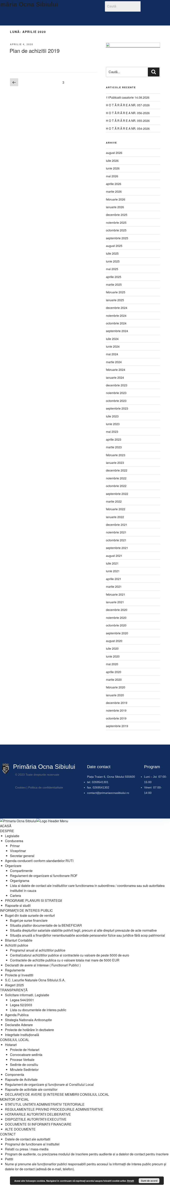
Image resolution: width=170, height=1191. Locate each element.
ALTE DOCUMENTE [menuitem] (20, 1129)
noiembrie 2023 (116, 393)
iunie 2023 (113, 424)
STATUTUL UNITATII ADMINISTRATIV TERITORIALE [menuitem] (45, 1104)
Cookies (20, 787)
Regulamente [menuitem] (15, 970)
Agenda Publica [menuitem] (17, 1014)
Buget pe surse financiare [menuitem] (28, 920)
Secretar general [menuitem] (22, 855)
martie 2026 (114, 191)
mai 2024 (112, 354)
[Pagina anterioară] (14, 82)
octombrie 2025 (116, 230)
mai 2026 (112, 176)
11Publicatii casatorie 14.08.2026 (127, 97)
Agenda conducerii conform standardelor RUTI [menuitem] (39, 860)
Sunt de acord (149, 1181)
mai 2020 (112, 664)
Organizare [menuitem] (13, 865)
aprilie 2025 (113, 277)
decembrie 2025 (116, 215)
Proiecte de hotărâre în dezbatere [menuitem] (29, 1029)
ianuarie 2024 (115, 377)
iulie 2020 (112, 648)
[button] (76, 18)
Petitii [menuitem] (9, 1159)
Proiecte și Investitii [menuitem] (19, 975)
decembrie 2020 (116, 610)
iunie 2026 (113, 168)
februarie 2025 (115, 292)
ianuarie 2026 (115, 207)
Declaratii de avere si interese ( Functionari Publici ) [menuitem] (43, 965)
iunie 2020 (113, 656)
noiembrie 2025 (116, 222)
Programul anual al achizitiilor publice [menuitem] (37, 950)
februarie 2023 (115, 455)
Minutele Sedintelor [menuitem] (24, 1069)
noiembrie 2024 (116, 315)
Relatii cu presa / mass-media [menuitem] (27, 1149)
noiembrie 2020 (116, 617)
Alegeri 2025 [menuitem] (14, 985)
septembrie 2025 (117, 238)
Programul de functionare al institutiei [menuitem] (32, 1144)
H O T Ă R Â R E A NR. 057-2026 (128, 105)
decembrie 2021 (116, 524)
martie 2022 (114, 501)
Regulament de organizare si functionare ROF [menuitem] (44, 875)
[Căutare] (153, 72)
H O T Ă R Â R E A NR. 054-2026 (128, 128)
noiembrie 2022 (116, 478)
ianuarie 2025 (115, 300)
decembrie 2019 (116, 703)
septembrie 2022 (117, 494)
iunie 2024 (113, 346)
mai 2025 (112, 269)
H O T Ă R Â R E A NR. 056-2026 (128, 113)
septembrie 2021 (117, 548)
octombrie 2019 (116, 718)
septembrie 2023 (117, 408)
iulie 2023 (112, 416)
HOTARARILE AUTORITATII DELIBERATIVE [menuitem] (38, 1114)
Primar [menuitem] (15, 845)
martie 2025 (114, 284)
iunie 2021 (113, 571)
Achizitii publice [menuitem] (16, 945)
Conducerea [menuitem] (14, 840)
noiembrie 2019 (116, 710)
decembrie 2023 (116, 385)
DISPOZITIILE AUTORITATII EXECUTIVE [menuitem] (36, 1119)
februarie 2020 (115, 687)
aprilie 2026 (113, 184)
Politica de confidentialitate (45, 787)
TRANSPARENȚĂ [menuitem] (14, 990)
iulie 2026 (112, 160)
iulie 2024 (112, 339)
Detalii (130, 1180)
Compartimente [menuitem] (21, 870)
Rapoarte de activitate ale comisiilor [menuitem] (31, 1089)
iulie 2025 (112, 253)
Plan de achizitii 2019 (35, 50)
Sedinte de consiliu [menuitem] (24, 1064)
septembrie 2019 (117, 726)
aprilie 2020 (113, 672)
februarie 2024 (115, 370)
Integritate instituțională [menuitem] (22, 1034)
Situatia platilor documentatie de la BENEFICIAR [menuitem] (46, 925)
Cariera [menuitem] (15, 895)
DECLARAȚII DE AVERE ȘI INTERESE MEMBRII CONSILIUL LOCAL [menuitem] (57, 1094)
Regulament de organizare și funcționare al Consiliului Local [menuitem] (49, 1084)
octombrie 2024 (116, 323)
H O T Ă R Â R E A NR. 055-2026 (128, 120)
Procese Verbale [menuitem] (22, 1059)
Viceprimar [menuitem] (18, 850)
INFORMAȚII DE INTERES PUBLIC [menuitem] (26, 910)
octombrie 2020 (116, 625)
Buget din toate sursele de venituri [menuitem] (30, 915)
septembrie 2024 (117, 331)
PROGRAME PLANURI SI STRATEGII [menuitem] (33, 900)
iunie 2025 (113, 261)
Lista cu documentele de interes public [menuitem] (38, 1009)
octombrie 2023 (116, 401)
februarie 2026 (115, 199)
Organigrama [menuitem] (19, 880)
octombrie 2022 (116, 486)
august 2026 (114, 153)
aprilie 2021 (113, 579)
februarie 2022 (115, 509)
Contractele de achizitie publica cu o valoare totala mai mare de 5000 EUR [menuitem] (64, 960)
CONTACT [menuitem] (8, 1134)
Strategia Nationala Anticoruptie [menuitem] (28, 1019)
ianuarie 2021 (115, 602)
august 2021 (114, 556)
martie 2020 (114, 679)
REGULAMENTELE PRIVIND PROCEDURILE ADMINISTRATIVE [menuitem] (54, 1109)
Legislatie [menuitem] (12, 835)
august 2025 (114, 246)
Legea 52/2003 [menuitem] (21, 1004)
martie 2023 (114, 447)
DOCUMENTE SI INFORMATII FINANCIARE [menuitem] (38, 1124)
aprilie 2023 (113, 439)
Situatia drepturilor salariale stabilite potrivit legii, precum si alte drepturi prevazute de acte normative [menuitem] (83, 930)
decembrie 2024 (116, 308)
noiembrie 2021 (116, 532)
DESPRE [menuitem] (7, 830)
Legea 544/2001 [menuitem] (22, 1000)
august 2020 (114, 641)
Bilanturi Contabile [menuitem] (18, 940)
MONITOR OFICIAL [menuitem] (14, 1099)
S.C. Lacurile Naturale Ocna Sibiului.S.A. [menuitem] (35, 980)
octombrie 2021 (116, 540)
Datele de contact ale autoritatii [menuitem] (27, 1139)
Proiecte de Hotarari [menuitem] (24, 1049)
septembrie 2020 (117, 633)
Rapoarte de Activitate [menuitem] (21, 1079)
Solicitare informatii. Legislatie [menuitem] (27, 995)
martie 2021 (114, 586)
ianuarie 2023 (115, 463)
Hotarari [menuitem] (11, 1044)
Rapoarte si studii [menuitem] (18, 905)
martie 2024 (114, 362)
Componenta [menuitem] (14, 1074)
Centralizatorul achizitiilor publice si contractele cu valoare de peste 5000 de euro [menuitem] (69, 955)
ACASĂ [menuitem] (5, 825)
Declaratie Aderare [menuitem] (19, 1024)
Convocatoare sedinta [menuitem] (26, 1054)
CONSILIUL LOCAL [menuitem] (14, 1039)
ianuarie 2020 (115, 695)
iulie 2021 (112, 563)
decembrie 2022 (116, 470)
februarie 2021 (115, 594)
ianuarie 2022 (115, 517)
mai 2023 (112, 431)
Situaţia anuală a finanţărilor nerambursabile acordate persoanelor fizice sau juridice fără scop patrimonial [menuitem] (87, 935)
